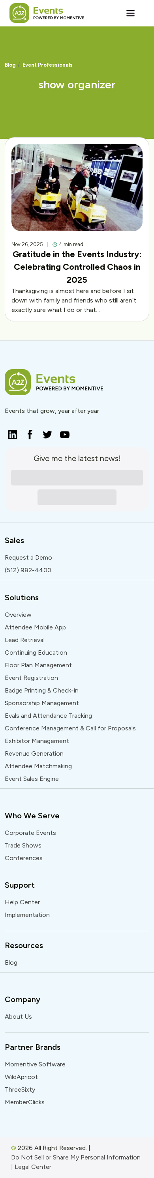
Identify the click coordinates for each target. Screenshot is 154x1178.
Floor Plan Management (38, 665)
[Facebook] (27, 432)
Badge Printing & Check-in (42, 690)
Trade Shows (23, 845)
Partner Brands (32, 1047)
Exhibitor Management (37, 741)
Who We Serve (32, 815)
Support (20, 885)
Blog (10, 65)
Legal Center (33, 1167)
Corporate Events (30, 832)
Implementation (27, 915)
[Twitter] (45, 432)
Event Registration (31, 677)
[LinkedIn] (10, 432)
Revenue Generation (34, 753)
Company (22, 999)
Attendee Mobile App (35, 627)
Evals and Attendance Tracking (48, 715)
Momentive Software (35, 1064)
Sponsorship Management (42, 703)
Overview (18, 614)
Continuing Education (36, 652)
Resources (24, 945)
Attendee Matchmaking (38, 766)
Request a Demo (28, 557)
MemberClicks (25, 1102)
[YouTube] (62, 432)
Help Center (22, 902)
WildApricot (21, 1077)
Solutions (22, 597)
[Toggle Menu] (130, 13)
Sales (14, 540)
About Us (18, 1016)
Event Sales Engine (32, 778)
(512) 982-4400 (28, 570)
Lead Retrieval (25, 640)
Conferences (24, 858)
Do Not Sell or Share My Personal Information (76, 1157)
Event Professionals (48, 65)
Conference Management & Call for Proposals (70, 728)
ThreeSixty (20, 1089)
